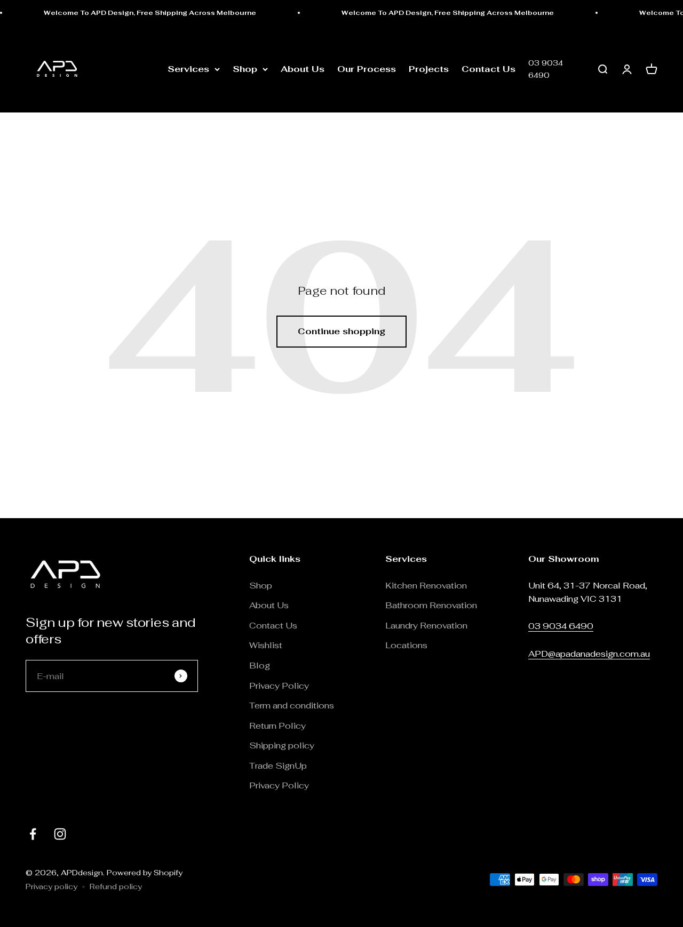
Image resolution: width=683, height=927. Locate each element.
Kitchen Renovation (426, 585)
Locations (406, 645)
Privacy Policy (279, 685)
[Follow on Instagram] (60, 834)
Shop (245, 69)
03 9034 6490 (545, 69)
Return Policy (278, 725)
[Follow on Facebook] (33, 834)
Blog (259, 665)
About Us (302, 69)
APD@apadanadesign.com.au (589, 653)
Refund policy (116, 886)
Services (188, 69)
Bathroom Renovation (431, 605)
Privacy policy (51, 886)
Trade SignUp (278, 765)
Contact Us (488, 69)
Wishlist (265, 645)
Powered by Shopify (144, 872)
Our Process (366, 69)
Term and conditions (291, 705)
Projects (429, 69)
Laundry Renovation (426, 625)
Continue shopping (341, 331)
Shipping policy (281, 745)
